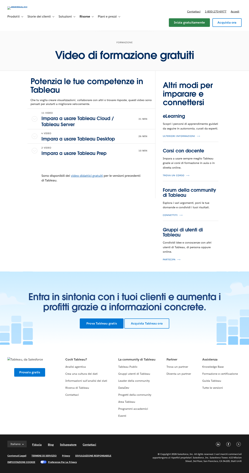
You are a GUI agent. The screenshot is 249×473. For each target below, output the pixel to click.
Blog (51, 444)
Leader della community (134, 380)
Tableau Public (128, 366)
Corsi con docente (183, 151)
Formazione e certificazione (220, 373)
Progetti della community (134, 395)
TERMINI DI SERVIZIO (44, 455)
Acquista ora (226, 22)
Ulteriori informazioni (179, 136)
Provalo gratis (29, 372)
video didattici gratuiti (87, 176)
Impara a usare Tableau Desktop (78, 139)
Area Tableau (126, 402)
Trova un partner (177, 366)
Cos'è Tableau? (76, 359)
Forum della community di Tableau (189, 192)
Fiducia (37, 444)
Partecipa (169, 259)
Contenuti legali (16, 455)
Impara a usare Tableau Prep (74, 153)
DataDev (123, 387)
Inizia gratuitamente (189, 22)
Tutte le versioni (212, 387)
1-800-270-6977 (215, 11)
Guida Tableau (211, 380)
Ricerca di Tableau (77, 387)
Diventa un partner (179, 373)
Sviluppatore (68, 444)
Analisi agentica (75, 366)
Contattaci (194, 11)
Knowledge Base (213, 366)
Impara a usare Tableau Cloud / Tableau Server (77, 121)
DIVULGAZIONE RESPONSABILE (93, 455)
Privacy (66, 455)
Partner (172, 359)
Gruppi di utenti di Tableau (183, 232)
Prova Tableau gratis (101, 323)
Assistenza (209, 359)
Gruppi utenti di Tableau (134, 373)
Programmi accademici (133, 409)
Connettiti (170, 215)
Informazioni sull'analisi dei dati (86, 380)
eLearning (174, 116)
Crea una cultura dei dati (81, 373)
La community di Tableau (136, 359)
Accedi (235, 11)
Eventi (122, 416)
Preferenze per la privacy (62, 462)
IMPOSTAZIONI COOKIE (21, 462)
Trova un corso (173, 175)
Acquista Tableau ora (147, 323)
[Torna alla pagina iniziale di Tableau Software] (22, 6)
